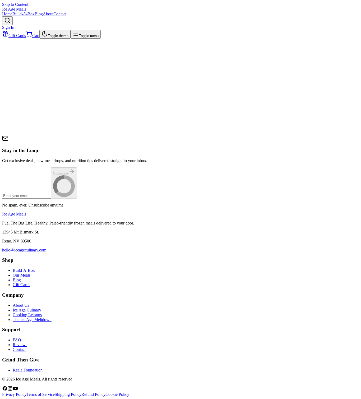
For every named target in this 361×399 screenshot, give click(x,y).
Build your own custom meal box (47, 121)
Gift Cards (21, 284)
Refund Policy (93, 394)
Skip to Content (15, 4)
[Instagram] (10, 389)
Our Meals (21, 275)
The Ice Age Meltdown (32, 319)
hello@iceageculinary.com (24, 250)
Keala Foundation (28, 370)
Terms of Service (40, 394)
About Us (21, 305)
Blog (17, 280)
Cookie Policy (117, 394)
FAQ (17, 340)
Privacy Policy (14, 394)
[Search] (7, 20)
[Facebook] (4, 389)
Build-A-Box (24, 270)
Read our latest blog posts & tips (46, 129)
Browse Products (58, 140)
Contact (19, 349)
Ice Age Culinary (27, 310)
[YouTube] (15, 389)
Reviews (20, 344)
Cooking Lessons (27, 315)
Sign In (8, 27)
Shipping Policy (68, 394)
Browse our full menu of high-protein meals (55, 114)
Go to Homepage (22, 140)
